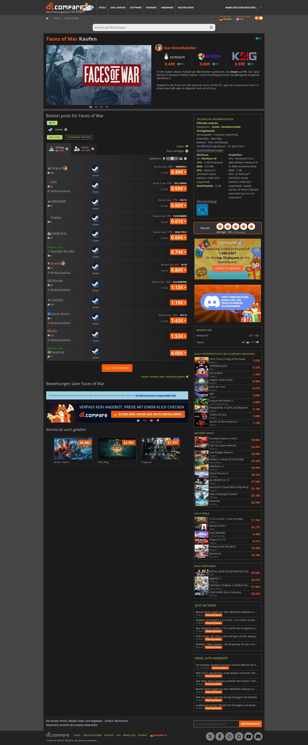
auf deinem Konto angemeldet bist (155, 395)
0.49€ (177, 172)
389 (52, 172)
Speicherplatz (205, 185)
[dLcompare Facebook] (218, 736)
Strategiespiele (206, 130)
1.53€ (177, 336)
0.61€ (177, 221)
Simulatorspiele (230, 126)
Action (216, 126)
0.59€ (177, 188)
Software (136, 7)
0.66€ (177, 237)
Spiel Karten (118, 7)
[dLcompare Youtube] (247, 736)
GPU (199, 170)
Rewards (151, 7)
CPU (199, 162)
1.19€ (177, 303)
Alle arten (54, 137)
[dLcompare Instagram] (228, 736)
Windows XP (209, 158)
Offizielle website (207, 123)
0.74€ (177, 252)
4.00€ (177, 353)
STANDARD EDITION (79, 137)
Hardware (167, 7)
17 (51, 356)
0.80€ (177, 270)
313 (52, 335)
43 (51, 237)
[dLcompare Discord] (257, 736)
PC (53, 123)
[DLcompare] (58, 734)
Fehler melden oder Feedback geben (163, 376)
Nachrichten (186, 7)
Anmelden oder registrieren (242, 7)
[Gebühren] (172, 158)
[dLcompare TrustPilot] (238, 736)
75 (51, 268)
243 (52, 304)
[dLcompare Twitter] (209, 736)
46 (51, 186)
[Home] (47, 18)
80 (51, 285)
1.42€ (177, 320)
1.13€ (177, 287)
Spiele (102, 7)
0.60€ (177, 205)
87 (51, 205)
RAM (199, 166)
